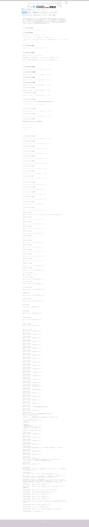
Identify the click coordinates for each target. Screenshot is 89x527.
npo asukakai (44, 6)
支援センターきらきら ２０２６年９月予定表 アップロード (34, 30)
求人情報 (53, 15)
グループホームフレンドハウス (27, 15)
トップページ (24, 12)
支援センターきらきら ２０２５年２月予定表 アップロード (35, 178)
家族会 (30, 12)
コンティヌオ (45, 15)
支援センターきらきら (37, 15)
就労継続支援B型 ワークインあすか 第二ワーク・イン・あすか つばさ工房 (45, 12)
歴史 (49, 15)
